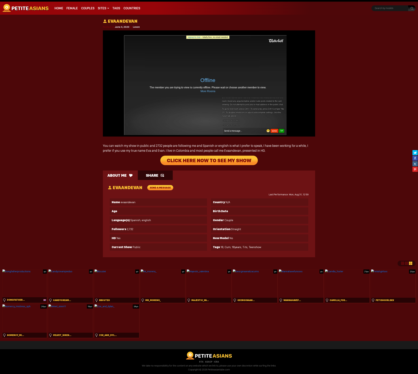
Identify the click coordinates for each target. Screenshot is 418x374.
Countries (131, 8)
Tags (116, 8)
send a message (160, 187)
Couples (88, 8)
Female (72, 8)
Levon (136, 27)
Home (59, 8)
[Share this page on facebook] (415, 158)
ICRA (216, 361)
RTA (201, 361)
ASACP (208, 361)
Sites (102, 8)
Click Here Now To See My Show (209, 160)
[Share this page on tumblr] (415, 163)
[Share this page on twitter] (415, 152)
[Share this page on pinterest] (415, 169)
